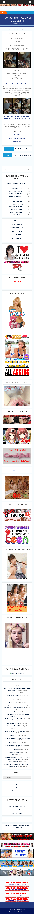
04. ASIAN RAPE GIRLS (16, 199)
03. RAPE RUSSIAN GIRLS (16, 196)
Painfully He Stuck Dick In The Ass (13, 705)
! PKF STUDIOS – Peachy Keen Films (16, 186)
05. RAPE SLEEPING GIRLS (16, 201)
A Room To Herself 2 (13, 728)
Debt (13, 754)
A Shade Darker (13, 702)
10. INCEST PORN (15, 214)
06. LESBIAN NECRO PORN (16, 204)
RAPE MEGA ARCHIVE (17, 238)
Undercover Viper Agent (13, 695)
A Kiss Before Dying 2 (13, 752)
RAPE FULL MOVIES (17, 224)
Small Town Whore (13, 761)
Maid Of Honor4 (13, 735)
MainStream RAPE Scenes (17, 227)
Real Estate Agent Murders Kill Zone (14, 719)
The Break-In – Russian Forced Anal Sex (14, 707)
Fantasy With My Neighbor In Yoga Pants (14, 731)
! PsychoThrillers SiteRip (16, 188)
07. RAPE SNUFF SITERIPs (16, 207)
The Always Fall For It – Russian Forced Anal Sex (17, 738)
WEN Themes (21, 911)
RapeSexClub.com (17, 791)
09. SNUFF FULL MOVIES (16, 212)
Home (10, 30)
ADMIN (18, 42)
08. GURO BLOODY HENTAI (16, 209)
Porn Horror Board (17, 813)
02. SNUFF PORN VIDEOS (18, 45)
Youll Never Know (17, 141)
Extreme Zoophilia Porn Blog (17, 809)
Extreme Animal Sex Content (17, 806)
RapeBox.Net (17, 785)
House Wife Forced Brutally (13, 723)
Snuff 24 (13, 712)
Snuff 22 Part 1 (13, 742)
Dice (13, 692)
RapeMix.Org (17, 788)
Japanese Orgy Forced (13, 749)
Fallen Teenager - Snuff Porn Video (17, 138)
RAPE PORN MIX (17, 234)
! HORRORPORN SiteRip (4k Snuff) (16, 183)
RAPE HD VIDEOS (17, 231)
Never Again (17, 134)
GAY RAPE (17, 220)
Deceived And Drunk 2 (13, 726)
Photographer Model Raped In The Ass (15, 745)
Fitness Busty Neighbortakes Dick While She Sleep (17, 698)
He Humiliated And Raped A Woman (14, 684)
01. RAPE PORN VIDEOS (15, 191)
